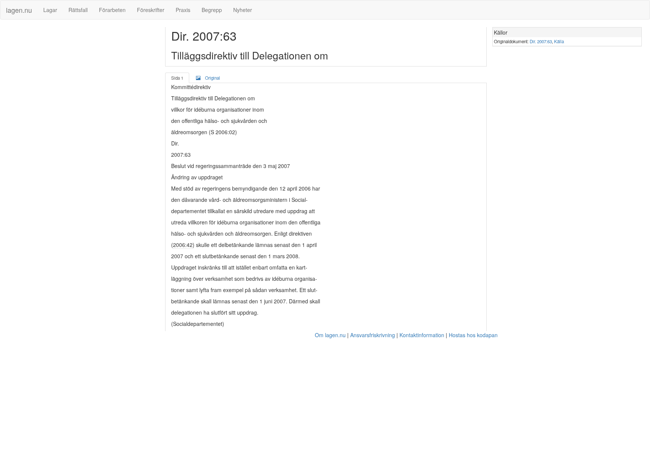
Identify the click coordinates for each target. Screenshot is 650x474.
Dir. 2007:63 (541, 41)
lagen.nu (19, 10)
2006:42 (183, 244)
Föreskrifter (150, 10)
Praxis (183, 10)
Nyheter (242, 10)
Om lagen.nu (330, 335)
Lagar (50, 10)
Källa (559, 41)
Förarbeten (112, 10)
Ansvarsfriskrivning (372, 335)
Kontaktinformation (421, 335)
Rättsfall (78, 10)
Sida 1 (177, 78)
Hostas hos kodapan (473, 335)
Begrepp (212, 10)
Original (212, 78)
